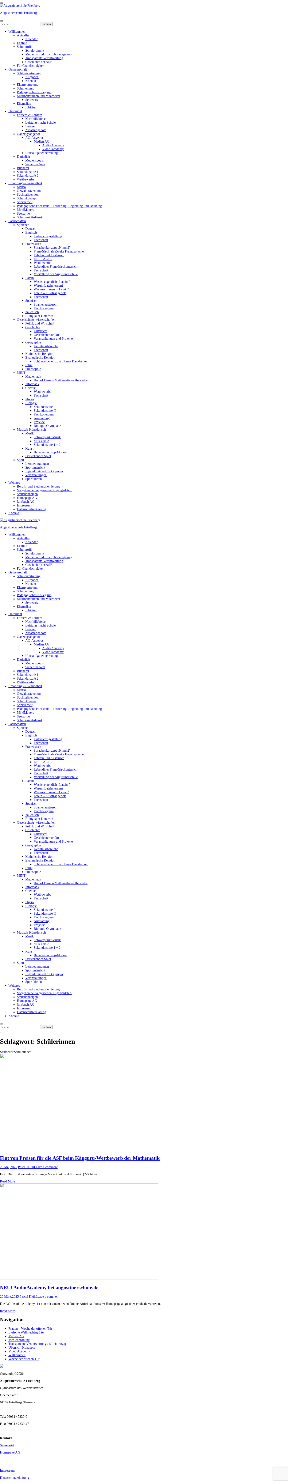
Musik (29, 433)
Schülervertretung (28, 73)
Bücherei (23, 168)
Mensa (21, 187)
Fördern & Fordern (29, 115)
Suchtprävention (28, 194)
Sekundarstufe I (44, 407)
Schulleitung (25, 88)
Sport (20, 460)
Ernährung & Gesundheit (25, 183)
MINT (21, 372)
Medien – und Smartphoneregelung (48, 54)
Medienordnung (19, 1340)
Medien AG (42, 141)
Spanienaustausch (45, 304)
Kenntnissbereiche (46, 346)
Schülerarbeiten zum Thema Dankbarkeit (61, 361)
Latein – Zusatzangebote (50, 293)
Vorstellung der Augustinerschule (56, 274)
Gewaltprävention (29, 190)
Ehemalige (24, 103)
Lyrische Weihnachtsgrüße (26, 1332)
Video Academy (53, 149)
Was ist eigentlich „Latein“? (52, 281)
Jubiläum (31, 107)
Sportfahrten (33, 479)
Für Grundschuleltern (31, 65)
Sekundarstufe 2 (27, 175)
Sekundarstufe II (45, 410)
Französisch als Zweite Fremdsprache (59, 251)
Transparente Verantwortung (44, 58)
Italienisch (32, 312)
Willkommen (17, 31)
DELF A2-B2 (43, 259)
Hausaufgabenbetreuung (41, 153)
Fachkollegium (44, 308)
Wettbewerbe (25, 179)
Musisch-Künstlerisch (31, 429)
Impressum (24, 505)
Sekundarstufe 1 (27, 172)
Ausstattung (42, 418)
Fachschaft (41, 240)
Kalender (31, 39)
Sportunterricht (35, 467)
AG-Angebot (34, 137)
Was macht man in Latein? (51, 289)
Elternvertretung (27, 84)
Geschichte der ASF (38, 62)
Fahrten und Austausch (49, 255)
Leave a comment (46, 1167)
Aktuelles (23, 35)
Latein (29, 278)
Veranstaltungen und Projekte (53, 338)
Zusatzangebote (35, 130)
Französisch (33, 244)
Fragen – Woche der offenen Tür (30, 1328)
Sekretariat (32, 100)
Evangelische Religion (40, 357)
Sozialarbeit (24, 202)
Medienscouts (34, 160)
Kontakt (30, 81)
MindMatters (25, 209)
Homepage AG (27, 498)
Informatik (32, 384)
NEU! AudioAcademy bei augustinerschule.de (49, 1287)
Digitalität (23, 156)
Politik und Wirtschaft (39, 323)
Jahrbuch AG (26, 501)
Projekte (39, 422)
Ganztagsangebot (28, 134)
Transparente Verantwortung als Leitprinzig (37, 1343)
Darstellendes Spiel (38, 456)
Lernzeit (30, 126)
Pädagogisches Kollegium (34, 92)
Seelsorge (23, 213)
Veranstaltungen (36, 475)
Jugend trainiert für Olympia (44, 471)
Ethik (28, 365)
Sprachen (23, 225)
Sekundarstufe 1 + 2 (47, 444)
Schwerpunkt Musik (47, 437)
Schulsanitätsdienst (29, 217)
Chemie (30, 388)
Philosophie (33, 369)
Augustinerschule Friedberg (18, 13)
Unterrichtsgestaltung (48, 236)
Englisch (31, 232)
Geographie (33, 342)
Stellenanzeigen (27, 494)
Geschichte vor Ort (46, 335)
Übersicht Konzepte (21, 1347)
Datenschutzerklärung (31, 509)
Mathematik (33, 376)
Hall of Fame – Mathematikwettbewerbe (60, 380)
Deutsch (30, 228)
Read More (7, 1181)
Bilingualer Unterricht (39, 316)
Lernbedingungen (37, 463)
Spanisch (31, 300)
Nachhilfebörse (35, 118)
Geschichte (32, 327)
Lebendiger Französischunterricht (56, 266)
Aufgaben (32, 77)
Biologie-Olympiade (47, 426)
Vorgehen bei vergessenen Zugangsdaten (44, 490)
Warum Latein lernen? (48, 285)
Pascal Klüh (26, 1167)
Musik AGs (41, 441)
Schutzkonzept (26, 198)
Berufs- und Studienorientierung (38, 486)
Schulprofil (24, 46)
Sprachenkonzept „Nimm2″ (52, 247)
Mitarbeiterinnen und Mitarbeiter (38, 96)
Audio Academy (53, 145)
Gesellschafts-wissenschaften (36, 319)
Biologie (31, 403)
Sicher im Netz (35, 164)
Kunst (29, 448)
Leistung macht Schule (40, 122)
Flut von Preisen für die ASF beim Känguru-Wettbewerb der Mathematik (80, 1158)
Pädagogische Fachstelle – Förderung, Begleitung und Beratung (59, 206)
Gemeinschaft (17, 69)
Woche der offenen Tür (23, 1359)
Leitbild (22, 43)
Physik (29, 399)
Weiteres (14, 482)
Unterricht (15, 111)
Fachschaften (17, 221)
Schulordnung (34, 50)
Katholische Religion (39, 353)
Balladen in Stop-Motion (50, 452)
